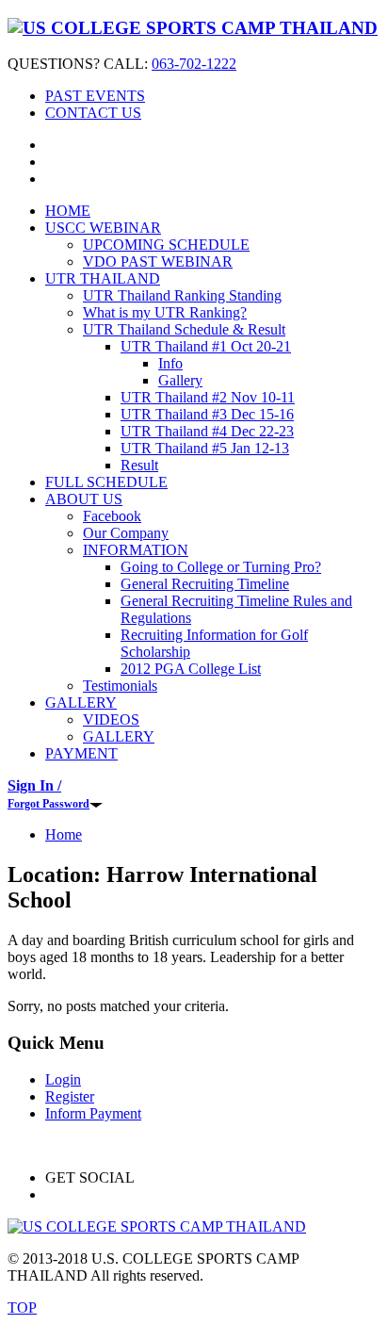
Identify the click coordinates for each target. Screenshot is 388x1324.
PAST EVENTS (95, 96)
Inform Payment (93, 1113)
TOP (22, 1307)
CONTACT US (93, 113)
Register (69, 1096)
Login (63, 1079)
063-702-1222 (194, 64)
